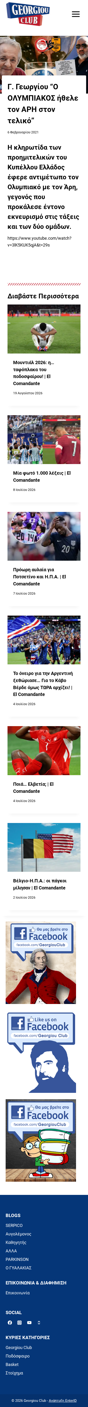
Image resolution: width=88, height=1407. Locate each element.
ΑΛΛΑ (11, 1250)
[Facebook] (10, 1322)
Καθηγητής (16, 1242)
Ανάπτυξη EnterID (63, 1401)
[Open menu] (75, 14)
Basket (12, 1364)
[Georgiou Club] (28, 14)
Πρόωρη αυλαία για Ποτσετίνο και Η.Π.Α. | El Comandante (39, 576)
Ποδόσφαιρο (18, 1356)
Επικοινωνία (18, 1292)
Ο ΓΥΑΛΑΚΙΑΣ (18, 1267)
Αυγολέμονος (18, 1233)
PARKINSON (17, 1259)
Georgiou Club (19, 1347)
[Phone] (39, 1322)
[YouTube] (29, 1322)
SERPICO (14, 1225)
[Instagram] (19, 1322)
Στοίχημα (14, 1372)
